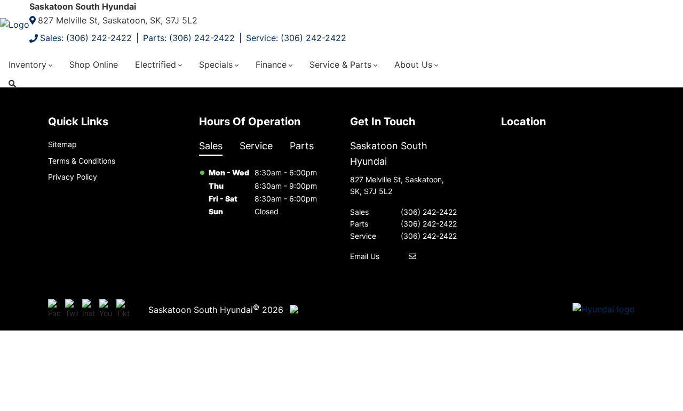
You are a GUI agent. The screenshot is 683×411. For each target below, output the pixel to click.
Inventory (27, 64)
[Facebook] (54, 309)
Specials (216, 64)
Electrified (155, 64)
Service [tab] (256, 145)
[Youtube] (105, 309)
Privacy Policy (72, 176)
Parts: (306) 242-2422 (189, 38)
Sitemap (62, 144)
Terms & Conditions (81, 160)
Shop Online (93, 64)
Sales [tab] (211, 145)
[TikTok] (122, 309)
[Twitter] (71, 309)
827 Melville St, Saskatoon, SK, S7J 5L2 (117, 20)
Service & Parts (340, 64)
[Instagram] (88, 309)
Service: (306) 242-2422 (296, 38)
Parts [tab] (302, 145)
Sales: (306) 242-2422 (86, 38)
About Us (413, 64)
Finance (271, 64)
